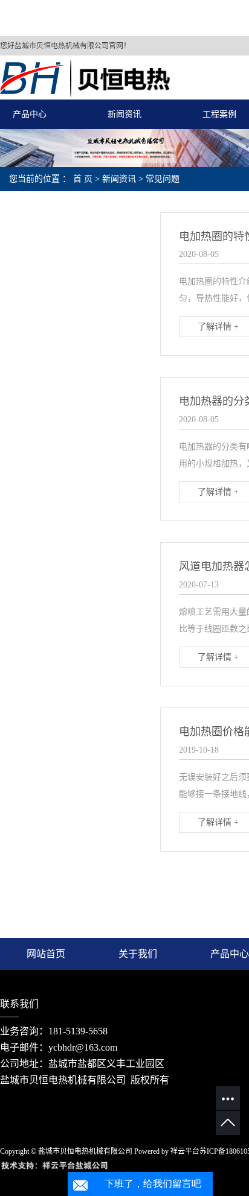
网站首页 (46, 954)
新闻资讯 (124, 114)
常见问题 (162, 178)
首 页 (82, 178)
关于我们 (137, 954)
